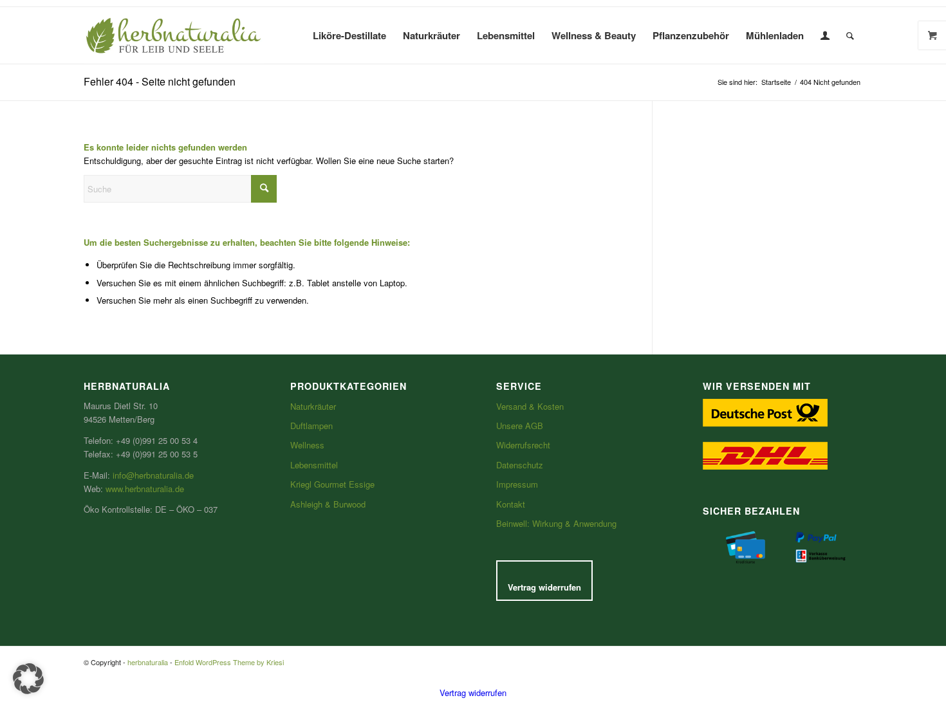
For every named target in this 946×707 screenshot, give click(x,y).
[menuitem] (349, 35)
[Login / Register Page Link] (825, 35)
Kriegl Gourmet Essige (332, 484)
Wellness (307, 445)
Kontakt (510, 504)
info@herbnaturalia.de (153, 475)
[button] (28, 678)
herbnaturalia (147, 662)
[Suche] (850, 35)
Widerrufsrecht (523, 445)
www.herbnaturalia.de (145, 488)
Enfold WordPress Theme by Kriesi (229, 662)
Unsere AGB (519, 425)
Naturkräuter (313, 406)
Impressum (517, 484)
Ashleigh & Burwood (328, 504)
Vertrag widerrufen (544, 587)
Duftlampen (311, 425)
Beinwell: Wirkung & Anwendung (556, 523)
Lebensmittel (314, 465)
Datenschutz (519, 465)
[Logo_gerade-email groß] (174, 35)
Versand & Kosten (530, 406)
